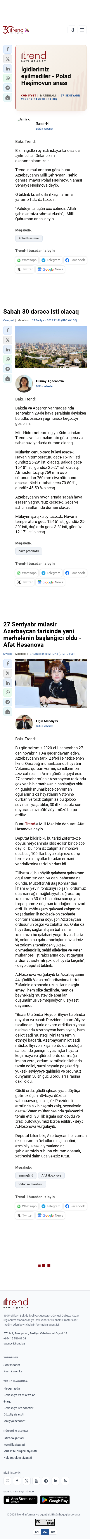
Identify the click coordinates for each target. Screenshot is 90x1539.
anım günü (26, 1175)
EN (37, 1531)
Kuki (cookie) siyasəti (17, 1457)
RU (53, 1531)
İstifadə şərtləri (13, 1438)
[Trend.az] (16, 30)
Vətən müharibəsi (31, 1184)
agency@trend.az (14, 1343)
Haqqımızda (11, 1388)
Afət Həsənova (51, 1175)
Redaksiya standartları (18, 1408)
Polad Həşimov (29, 238)
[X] (27, 1481)
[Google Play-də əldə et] (55, 1499)
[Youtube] (36, 1481)
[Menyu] (82, 29)
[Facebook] (17, 1481)
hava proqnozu (29, 551)
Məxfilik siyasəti (14, 1444)
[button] (7, 49)
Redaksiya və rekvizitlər (19, 1395)
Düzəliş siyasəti (13, 1414)
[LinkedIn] (55, 1481)
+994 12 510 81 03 (14, 1338)
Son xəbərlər (11, 1365)
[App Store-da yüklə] (20, 1499)
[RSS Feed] (65, 1481)
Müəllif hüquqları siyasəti (20, 1451)
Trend (30, 824)
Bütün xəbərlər (44, 128)
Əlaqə (7, 1401)
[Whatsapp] (7, 1481)
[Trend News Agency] (15, 1303)
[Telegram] (46, 1481)
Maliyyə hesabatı (14, 1421)
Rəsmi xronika (12, 1371)
